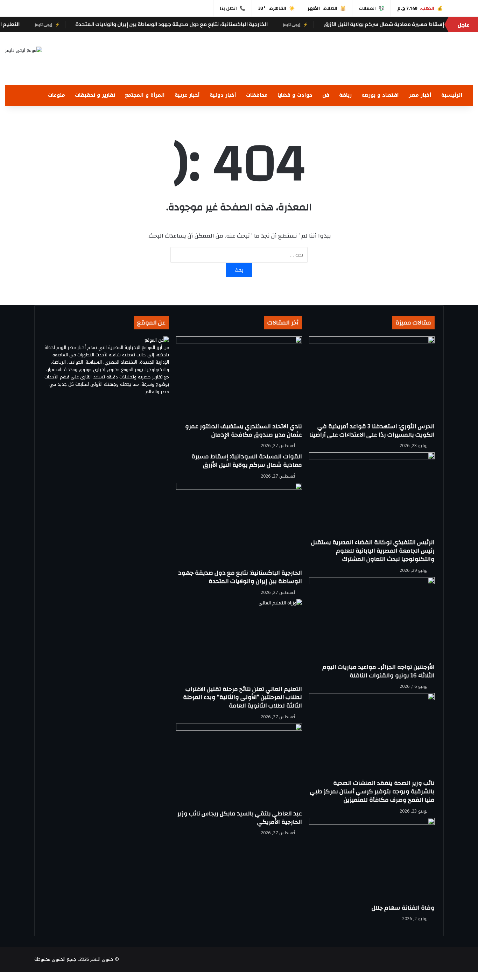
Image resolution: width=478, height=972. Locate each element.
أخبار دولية (223, 95)
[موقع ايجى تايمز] (23, 50)
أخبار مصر (420, 95)
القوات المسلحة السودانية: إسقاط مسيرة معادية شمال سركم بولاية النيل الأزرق (246, 460)
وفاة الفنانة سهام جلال (403, 907)
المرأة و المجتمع (145, 95)
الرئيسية (452, 95)
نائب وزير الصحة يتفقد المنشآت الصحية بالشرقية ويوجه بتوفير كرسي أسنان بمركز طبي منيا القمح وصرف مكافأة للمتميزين (372, 791)
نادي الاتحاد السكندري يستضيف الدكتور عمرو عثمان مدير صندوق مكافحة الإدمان (243, 430)
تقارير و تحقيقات (95, 95)
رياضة (345, 95)
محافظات (257, 95)
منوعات (56, 95)
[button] (467, 67)
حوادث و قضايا (294, 95)
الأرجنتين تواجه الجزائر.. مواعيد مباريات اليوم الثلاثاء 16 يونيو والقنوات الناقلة (378, 671)
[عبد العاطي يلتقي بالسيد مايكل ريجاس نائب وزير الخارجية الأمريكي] (239, 766)
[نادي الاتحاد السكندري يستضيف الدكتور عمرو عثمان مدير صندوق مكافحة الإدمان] (239, 379)
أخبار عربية (187, 95)
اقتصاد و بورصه (380, 95)
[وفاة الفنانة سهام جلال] (372, 861)
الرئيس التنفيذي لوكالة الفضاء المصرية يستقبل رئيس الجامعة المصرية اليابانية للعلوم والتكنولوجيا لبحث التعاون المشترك (373, 550)
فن (325, 95)
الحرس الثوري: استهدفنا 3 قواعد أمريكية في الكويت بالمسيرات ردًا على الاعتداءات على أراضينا (372, 430)
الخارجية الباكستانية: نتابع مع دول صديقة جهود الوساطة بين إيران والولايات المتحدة (189, 24)
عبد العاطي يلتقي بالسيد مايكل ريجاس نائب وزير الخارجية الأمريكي (239, 817)
